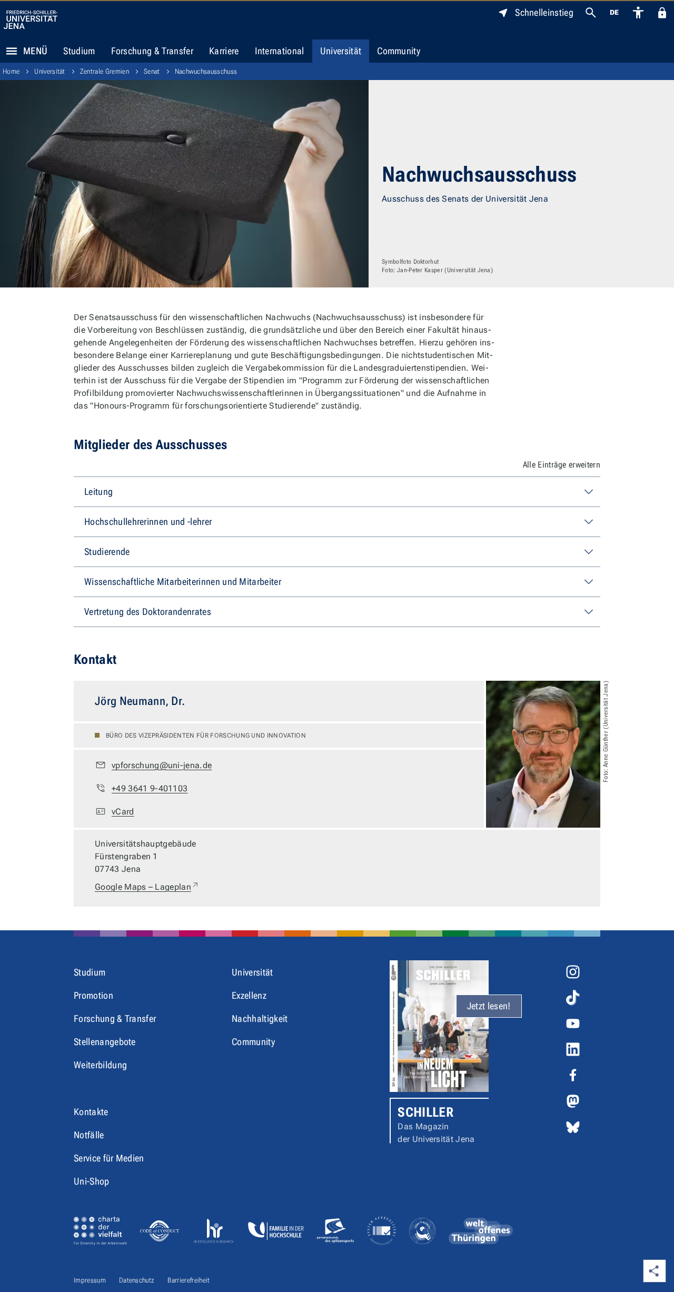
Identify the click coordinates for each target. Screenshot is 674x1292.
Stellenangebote (105, 1041)
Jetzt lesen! (489, 1005)
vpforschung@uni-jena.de (162, 765)
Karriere (224, 50)
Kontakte (91, 1111)
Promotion (93, 995)
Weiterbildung (100, 1064)
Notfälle (89, 1134)
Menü (35, 50)
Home (11, 71)
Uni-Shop (92, 1181)
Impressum (90, 1280)
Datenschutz (137, 1280)
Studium (79, 50)
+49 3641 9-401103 (149, 788)
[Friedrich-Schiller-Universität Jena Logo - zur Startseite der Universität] (30, 20)
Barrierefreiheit (188, 1280)
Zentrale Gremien (104, 71)
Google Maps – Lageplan (147, 886)
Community (398, 50)
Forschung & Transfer (152, 50)
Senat (152, 71)
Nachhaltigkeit (260, 1018)
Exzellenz (249, 995)
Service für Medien (109, 1158)
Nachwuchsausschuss (206, 71)
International (279, 50)
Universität (341, 50)
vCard (123, 812)
